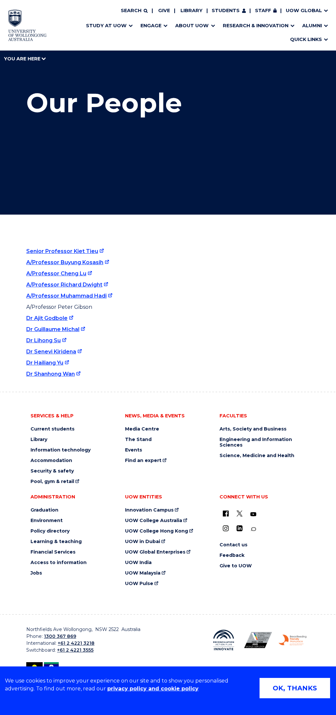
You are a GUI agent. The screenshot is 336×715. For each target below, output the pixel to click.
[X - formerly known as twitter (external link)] (239, 513)
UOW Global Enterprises (155, 552)
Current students (52, 429)
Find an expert (143, 460)
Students (226, 10)
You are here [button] (23, 59)
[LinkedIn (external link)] (239, 528)
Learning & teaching (56, 541)
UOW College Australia (153, 520)
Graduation (44, 510)
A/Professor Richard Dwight (64, 285)
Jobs (36, 573)
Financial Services (53, 552)
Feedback (232, 555)
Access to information (59, 562)
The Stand (138, 439)
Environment (47, 520)
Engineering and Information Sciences (256, 442)
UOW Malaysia (142, 573)
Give (164, 10)
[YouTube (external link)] (253, 514)
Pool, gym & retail (52, 481)
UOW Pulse (139, 583)
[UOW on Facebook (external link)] (226, 513)
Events (133, 450)
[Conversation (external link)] (253, 529)
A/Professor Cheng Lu (56, 273)
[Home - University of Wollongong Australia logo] (27, 25)
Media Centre (142, 429)
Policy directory (50, 531)
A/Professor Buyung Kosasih (64, 262)
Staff (263, 10)
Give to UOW (236, 566)
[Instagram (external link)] (226, 528)
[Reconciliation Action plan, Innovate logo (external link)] (224, 640)
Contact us (233, 545)
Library (191, 10)
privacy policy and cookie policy (153, 688)
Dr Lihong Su (43, 340)
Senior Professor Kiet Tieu (62, 251)
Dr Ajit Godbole (47, 318)
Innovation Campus (149, 510)
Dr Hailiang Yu (44, 363)
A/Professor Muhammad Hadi (66, 296)
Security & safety (52, 471)
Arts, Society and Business (253, 429)
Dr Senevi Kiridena (51, 351)
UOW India (138, 562)
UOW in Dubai (142, 541)
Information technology (61, 450)
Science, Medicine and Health (257, 455)
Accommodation (51, 460)
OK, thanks (295, 688)
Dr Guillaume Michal (52, 329)
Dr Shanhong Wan (50, 374)
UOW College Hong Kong (156, 531)
